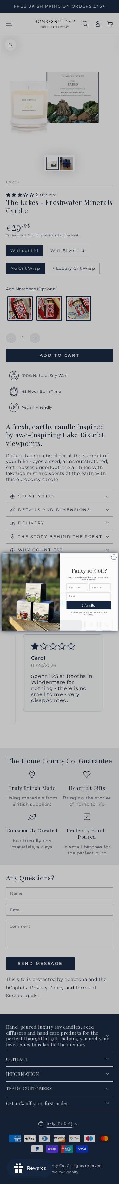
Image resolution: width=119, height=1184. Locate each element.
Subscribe (89, 605)
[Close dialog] (113, 557)
